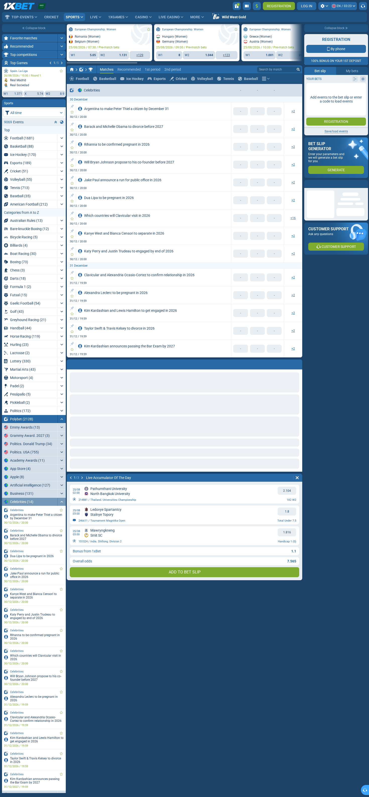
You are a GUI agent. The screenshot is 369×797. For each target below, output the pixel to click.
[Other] (266, 79)
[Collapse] (61, 419)
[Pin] (72, 107)
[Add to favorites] (61, 70)
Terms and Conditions (338, 99)
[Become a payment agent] (247, 6)
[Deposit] (257, 6)
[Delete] (297, 363)
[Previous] (50, 63)
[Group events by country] (62, 122)
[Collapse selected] (56, 122)
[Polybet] (81, 69)
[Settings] (324, 6)
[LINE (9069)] (72, 69)
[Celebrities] (91, 69)
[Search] (298, 69)
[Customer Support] (363, 6)
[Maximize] (61, 38)
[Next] (62, 63)
